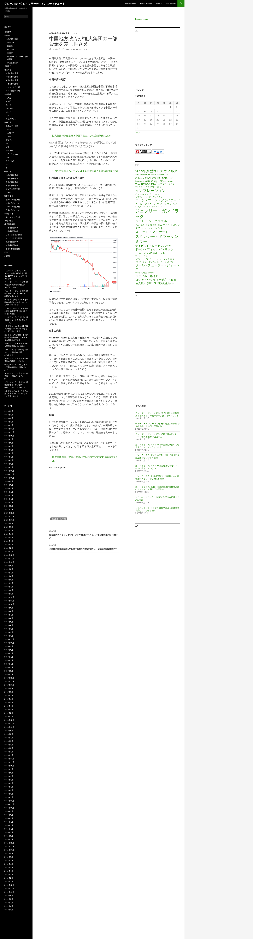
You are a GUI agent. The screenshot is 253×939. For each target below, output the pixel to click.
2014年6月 (8, 906)
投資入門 (7, 66)
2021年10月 (9, 604)
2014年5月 (8, 909)
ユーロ (8, 105)
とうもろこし (11, 161)
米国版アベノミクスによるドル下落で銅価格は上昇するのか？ (15, 367)
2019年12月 (9, 678)
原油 (9, 136)
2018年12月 (9, 720)
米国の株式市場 (12, 73)
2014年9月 (8, 895)
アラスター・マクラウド (145, 187)
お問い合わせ (171, 3)
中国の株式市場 (55, 33)
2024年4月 (8, 499)
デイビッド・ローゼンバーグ (153, 245)
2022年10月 (9, 562)
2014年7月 (8, 902)
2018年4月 (8, 744)
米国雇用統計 (12, 63)
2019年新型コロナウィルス (156, 171)
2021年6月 (8, 618)
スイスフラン (11, 119)
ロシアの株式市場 (13, 91)
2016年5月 (8, 825)
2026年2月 (8, 422)
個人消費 (10, 49)
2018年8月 (8, 734)
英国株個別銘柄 (12, 242)
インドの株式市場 (13, 87)
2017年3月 (8, 790)
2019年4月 (8, 706)
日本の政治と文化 (13, 210)
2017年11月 (9, 762)
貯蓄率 (10, 46)
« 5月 (138, 132)
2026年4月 (8, 414)
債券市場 (7, 171)
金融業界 (7, 32)
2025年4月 (8, 457)
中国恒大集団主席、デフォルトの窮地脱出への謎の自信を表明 (85, 170)
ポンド (8, 112)
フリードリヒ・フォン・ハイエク (155, 258)
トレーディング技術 (12, 217)
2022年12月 (9, 555)
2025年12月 (9, 429)
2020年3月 (8, 667)
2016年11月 (9, 804)
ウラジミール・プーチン (145, 197)
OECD (166, 181)
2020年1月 (8, 674)
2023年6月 (8, 534)
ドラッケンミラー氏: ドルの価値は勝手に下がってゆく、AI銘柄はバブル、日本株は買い (16, 384)
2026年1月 (8, 425)
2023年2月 (8, 548)
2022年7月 (8, 572)
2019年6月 (8, 699)
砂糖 (7, 147)
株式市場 (65, 33)
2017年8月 (8, 773)
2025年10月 (9, 436)
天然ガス (10, 133)
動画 (6, 252)
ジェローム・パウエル (151, 221)
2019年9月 (8, 688)
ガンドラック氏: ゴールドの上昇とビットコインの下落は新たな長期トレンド (16, 393)
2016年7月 (8, 818)
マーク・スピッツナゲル (145, 273)
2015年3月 (8, 874)
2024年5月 (8, 495)
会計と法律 (8, 214)
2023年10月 (9, 520)
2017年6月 (8, 780)
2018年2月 (8, 751)
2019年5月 (8, 702)
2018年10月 (9, 727)
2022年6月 (8, 576)
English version (142, 19)
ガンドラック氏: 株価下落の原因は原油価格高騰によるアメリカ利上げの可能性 (157, 488)
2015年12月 (9, 843)
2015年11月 (9, 846)
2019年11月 (9, 681)
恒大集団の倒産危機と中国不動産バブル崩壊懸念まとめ (81, 135)
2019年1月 (8, 716)
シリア (138, 206)
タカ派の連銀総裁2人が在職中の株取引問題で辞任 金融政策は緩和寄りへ (83, 547)
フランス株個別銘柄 (14, 235)
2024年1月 (8, 509)
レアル (8, 115)
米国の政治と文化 (13, 203)
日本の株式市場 (12, 84)
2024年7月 (8, 488)
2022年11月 (9, 558)
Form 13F (166, 177)
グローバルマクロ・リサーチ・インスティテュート (34, 3)
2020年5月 (8, 660)
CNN (166, 175)
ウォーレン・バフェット (147, 194)
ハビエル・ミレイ (157, 252)
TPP (158, 184)
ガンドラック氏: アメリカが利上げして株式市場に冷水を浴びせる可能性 (157, 456)
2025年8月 (8, 443)
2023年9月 (8, 523)
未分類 (7, 256)
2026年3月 (8, 418)
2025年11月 (9, 432)
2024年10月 (9, 478)
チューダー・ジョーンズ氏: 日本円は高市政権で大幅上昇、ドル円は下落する (157, 424)
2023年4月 (8, 541)
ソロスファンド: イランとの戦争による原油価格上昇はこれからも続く (16, 352)
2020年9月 (8, 646)
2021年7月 (8, 615)
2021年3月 (8, 629)
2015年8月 (8, 857)
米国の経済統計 (12, 39)
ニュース (73, 33)
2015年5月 (8, 867)
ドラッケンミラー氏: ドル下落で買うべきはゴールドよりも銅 (16, 376)
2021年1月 (8, 636)
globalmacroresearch (79, 49)
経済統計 (7, 35)
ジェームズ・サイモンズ (145, 225)
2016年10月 (9, 808)
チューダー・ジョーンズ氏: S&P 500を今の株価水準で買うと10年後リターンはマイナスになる (157, 414)
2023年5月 (8, 537)
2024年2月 (8, 506)
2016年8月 (8, 815)
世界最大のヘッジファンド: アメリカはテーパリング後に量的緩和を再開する (83, 534)
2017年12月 (9, 758)
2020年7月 (8, 653)
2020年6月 (8, 657)
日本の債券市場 (12, 185)
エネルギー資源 (12, 126)
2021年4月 (8, 625)
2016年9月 (8, 811)
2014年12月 (9, 885)
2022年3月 (8, 586)
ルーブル (9, 108)
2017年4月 (8, 787)
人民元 (8, 98)
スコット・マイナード (152, 232)
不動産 (172, 279)
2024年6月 (8, 492)
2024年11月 (9, 474)
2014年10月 (9, 892)
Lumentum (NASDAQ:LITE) (149, 181)
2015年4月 (8, 871)
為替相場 (7, 94)
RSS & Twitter (146, 3)
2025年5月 (8, 453)
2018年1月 (8, 755)
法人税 (163, 283)
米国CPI (10, 53)
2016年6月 (8, 822)
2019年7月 (8, 695)
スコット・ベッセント (149, 228)
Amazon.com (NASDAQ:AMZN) (149, 174)
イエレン (158, 187)
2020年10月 (9, 643)
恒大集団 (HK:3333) (59, 519)
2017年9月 (8, 769)
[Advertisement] (81, 25)
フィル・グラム (141, 256)
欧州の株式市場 (12, 80)
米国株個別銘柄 (12, 245)
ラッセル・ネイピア (148, 276)
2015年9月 (8, 853)
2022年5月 (8, 579)
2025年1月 (8, 467)
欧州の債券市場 (12, 182)
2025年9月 (8, 439)
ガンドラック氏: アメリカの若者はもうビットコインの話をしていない (16, 320)
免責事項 (159, 3)
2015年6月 (8, 864)
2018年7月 (8, 737)
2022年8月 (8, 569)
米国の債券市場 (12, 175)
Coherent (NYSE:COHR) (147, 178)
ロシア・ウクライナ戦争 (151, 279)
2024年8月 (8, 485)
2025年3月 (8, 460)
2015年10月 (9, 850)
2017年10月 (9, 766)
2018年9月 (8, 730)
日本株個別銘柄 (12, 228)
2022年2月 (8, 590)
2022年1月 (8, 594)
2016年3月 (8, 832)
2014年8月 (8, 899)
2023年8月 (8, 527)
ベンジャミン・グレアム (145, 262)
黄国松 (170, 283)
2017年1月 (8, 797)
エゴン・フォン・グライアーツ (157, 200)
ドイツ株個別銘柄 (13, 249)
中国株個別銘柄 (12, 231)
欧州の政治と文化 (13, 199)
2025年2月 (8, 464)
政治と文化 (8, 196)
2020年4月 (8, 664)
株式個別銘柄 (9, 224)
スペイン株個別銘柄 (14, 238)
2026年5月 (8, 411)
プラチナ (9, 140)
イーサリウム (12, 154)
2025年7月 (8, 446)
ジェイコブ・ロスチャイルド (152, 207)
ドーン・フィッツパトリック (154, 249)
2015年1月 (8, 881)
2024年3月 (8, 502)
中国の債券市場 (12, 178)
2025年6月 (8, 450)
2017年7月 (8, 776)
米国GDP (10, 42)
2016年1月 (8, 839)
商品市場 (7, 122)
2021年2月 (8, 632)
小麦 (7, 157)
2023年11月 (9, 516)
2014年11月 (9, 888)
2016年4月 (8, 829)
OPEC (171, 181)
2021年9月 (8, 608)
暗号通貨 (9, 150)
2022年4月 (8, 583)
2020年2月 (8, 671)
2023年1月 (8, 551)
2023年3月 (8, 544)
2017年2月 (8, 794)
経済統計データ (130, 3)
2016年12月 (9, 801)
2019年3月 (8, 709)
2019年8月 (8, 692)
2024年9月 (8, 481)
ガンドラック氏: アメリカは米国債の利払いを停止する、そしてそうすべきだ (157, 445)
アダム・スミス (167, 184)
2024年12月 (9, 471)
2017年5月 (8, 783)
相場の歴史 (8, 221)
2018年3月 (8, 748)
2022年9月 (8, 565)
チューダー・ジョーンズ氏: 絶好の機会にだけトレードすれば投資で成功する (157, 435)
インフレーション (150, 190)
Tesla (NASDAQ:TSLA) (145, 184)
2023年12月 (9, 513)
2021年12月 (9, 597)
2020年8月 (8, 650)
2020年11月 (9, 639)
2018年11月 (9, 723)
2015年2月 (8, 878)
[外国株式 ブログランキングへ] (143, 151)
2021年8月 (8, 611)
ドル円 (8, 101)
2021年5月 (8, 622)
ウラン (159, 197)
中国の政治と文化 (13, 206)
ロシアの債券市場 (13, 189)
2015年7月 (8, 860)
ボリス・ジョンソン (165, 262)
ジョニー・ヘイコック (167, 224)
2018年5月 (8, 741)
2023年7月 (8, 530)
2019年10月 (9, 685)
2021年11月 (9, 601)
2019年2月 (8, 713)
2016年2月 (8, 836)
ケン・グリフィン (167, 203)
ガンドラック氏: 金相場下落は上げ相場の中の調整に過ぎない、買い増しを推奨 (157, 477)
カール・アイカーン (145, 203)
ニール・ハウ (141, 253)
